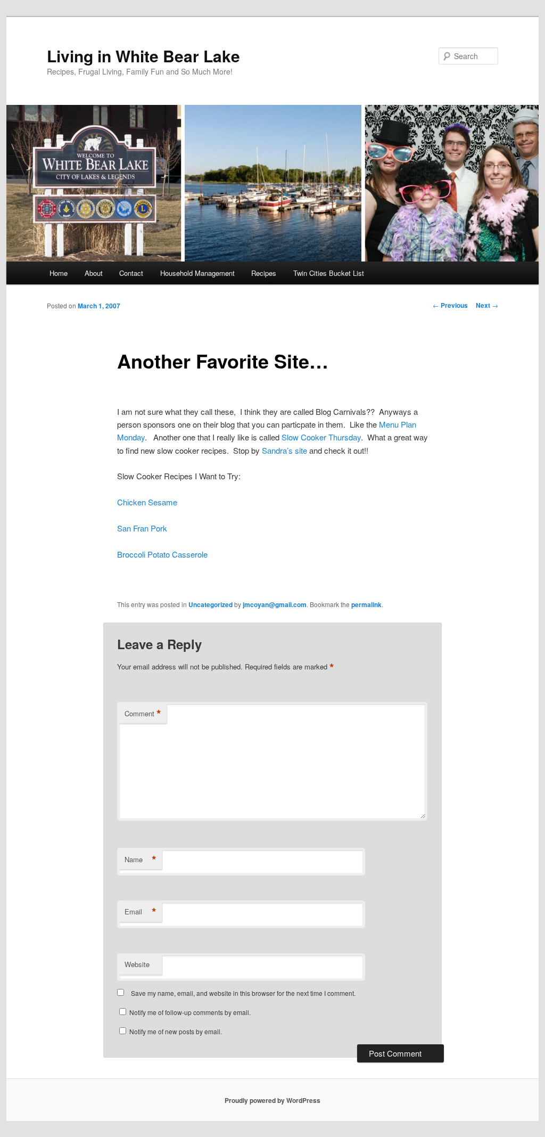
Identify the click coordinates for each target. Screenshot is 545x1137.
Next (487, 305)
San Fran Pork (142, 528)
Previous (450, 305)
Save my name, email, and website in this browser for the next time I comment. (243, 992)
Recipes (263, 273)
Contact (131, 273)
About (94, 273)
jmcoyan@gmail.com (275, 604)
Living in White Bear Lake (143, 55)
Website (137, 964)
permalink (366, 604)
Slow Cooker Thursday (321, 437)
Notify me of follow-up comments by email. (190, 1012)
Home (58, 273)
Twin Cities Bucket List (328, 273)
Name (140, 859)
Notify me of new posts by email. (175, 1031)
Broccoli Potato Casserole (162, 554)
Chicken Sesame (147, 502)
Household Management (197, 273)
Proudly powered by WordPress (272, 1100)
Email (140, 911)
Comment (143, 713)
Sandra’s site (284, 450)
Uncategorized (210, 604)
